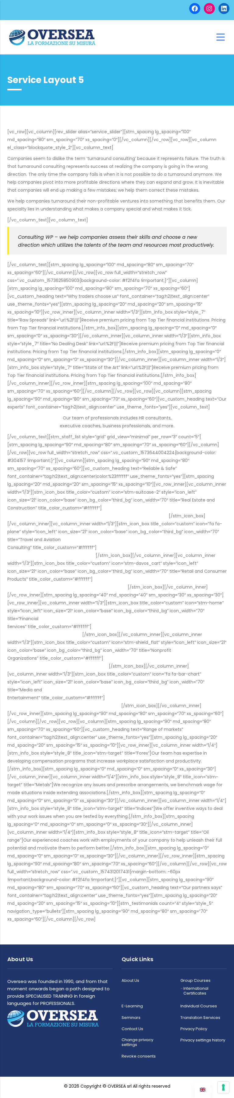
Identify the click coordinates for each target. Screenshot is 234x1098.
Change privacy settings (137, 1042)
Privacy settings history (202, 1040)
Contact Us (132, 1029)
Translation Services (200, 1017)
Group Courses (195, 980)
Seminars (131, 1017)
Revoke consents (139, 1056)
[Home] (52, 37)
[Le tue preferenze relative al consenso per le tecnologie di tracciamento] (223, 1087)
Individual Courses (198, 1006)
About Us (130, 980)
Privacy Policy (193, 1029)
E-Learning (132, 1006)
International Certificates (195, 991)
